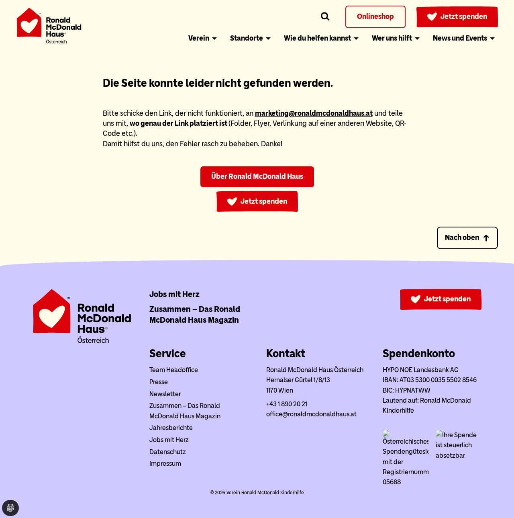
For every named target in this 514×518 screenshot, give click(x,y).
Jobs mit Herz (174, 294)
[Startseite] (49, 27)
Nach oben (462, 237)
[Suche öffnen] (325, 17)
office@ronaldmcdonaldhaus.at (311, 414)
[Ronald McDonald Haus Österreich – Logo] (82, 341)
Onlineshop (375, 16)
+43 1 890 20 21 (286, 404)
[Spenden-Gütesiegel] (405, 482)
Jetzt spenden (464, 16)
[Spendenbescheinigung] (458, 455)
